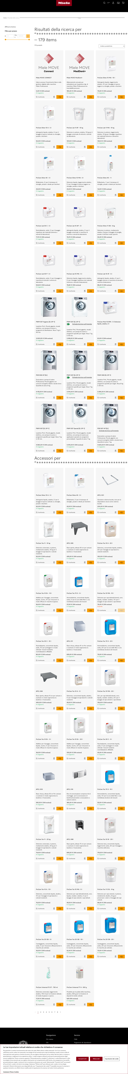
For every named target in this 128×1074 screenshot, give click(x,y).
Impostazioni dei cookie (111, 1059)
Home (4, 18)
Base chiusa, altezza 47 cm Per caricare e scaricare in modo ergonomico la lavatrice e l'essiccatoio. (79, 647)
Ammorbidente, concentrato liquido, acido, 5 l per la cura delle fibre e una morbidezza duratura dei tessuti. (78, 599)
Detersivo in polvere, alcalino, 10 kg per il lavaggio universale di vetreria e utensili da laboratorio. (79, 134)
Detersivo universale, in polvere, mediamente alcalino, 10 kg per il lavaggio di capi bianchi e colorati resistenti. (46, 550)
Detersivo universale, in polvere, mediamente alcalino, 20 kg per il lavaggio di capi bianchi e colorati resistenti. (46, 847)
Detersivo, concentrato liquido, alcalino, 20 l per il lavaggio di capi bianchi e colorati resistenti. (109, 549)
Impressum (6, 1072)
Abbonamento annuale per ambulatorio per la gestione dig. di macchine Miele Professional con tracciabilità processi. (77, 85)
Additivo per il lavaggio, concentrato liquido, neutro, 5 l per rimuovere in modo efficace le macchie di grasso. (47, 746)
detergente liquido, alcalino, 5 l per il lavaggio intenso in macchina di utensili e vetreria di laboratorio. (110, 280)
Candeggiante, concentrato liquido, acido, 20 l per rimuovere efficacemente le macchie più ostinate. (110, 946)
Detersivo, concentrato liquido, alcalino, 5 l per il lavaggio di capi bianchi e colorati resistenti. (79, 697)
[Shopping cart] (123, 3)
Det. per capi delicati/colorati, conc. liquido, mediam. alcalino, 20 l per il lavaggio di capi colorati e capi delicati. (109, 697)
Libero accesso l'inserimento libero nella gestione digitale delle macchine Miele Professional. (48, 84)
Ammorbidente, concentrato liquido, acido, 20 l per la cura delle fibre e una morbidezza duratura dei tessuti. (109, 647)
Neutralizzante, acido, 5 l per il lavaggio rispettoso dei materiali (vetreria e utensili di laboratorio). (48, 232)
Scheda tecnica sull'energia (82, 324)
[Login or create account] (113, 3)
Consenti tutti (82, 1059)
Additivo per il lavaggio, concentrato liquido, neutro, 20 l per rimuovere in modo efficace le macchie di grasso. (78, 746)
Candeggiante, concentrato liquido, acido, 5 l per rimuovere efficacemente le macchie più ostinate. (49, 946)
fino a (16, 36)
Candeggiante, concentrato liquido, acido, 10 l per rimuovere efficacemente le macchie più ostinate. (79, 946)
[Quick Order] (118, 3)
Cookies (16, 1072)
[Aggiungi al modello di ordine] (54, 97)
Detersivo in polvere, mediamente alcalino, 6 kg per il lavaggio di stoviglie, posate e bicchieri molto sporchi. (109, 232)
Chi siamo (49, 1039)
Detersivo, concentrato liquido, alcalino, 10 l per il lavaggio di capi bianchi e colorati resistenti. (48, 896)
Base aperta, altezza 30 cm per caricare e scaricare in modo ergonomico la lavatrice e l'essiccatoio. (79, 549)
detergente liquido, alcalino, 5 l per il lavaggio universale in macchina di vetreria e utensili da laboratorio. (78, 232)
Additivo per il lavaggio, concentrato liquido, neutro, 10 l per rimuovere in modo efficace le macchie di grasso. (47, 599)
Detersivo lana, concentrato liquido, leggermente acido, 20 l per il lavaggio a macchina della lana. (109, 846)
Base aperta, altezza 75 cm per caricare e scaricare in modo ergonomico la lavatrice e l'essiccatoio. (79, 846)
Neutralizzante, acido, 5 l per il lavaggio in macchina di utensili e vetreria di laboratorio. (49, 280)
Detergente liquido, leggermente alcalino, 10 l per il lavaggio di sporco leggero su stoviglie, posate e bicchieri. (109, 84)
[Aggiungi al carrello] (59, 97)
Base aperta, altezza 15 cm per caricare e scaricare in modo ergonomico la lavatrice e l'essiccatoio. (49, 697)
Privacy (12, 1072)
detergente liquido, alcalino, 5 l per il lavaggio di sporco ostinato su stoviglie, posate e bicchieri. (48, 134)
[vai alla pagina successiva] (60, 1012)
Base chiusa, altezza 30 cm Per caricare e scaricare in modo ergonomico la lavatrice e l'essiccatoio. (48, 796)
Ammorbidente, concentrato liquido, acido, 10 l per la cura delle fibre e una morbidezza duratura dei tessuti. (109, 796)
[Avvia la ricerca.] (104, 2)
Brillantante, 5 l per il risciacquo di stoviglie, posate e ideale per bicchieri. (48, 183)
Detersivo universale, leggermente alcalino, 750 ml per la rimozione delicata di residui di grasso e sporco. (48, 994)
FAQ (75, 1039)
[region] (64, 1059)
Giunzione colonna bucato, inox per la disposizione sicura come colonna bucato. (109, 501)
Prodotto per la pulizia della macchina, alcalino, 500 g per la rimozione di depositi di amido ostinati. (78, 994)
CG (47, 1042)
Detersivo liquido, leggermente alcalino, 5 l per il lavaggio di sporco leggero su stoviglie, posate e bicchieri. (79, 184)
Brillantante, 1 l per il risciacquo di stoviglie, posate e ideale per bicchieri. (109, 183)
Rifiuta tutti (96, 1059)
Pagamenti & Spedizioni (82, 1042)
